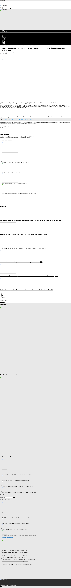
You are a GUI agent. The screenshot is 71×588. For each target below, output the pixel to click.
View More (2, 302)
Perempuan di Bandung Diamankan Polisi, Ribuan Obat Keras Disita (14, 562)
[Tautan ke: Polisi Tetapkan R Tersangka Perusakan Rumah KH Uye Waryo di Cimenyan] (4, 522)
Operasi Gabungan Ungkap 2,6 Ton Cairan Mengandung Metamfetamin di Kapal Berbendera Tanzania (31, 220)
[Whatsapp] (2, 58)
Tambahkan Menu (4, 3)
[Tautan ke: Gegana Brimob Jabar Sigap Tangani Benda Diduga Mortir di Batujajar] (4, 528)
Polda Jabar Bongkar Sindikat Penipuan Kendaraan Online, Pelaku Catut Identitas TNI (17, 204)
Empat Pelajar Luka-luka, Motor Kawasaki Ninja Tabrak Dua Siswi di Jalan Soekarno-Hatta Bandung (20, 559)
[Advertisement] (31, 112)
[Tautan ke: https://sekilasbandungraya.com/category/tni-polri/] (12, 500)
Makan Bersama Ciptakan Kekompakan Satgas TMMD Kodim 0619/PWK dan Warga (15, 137)
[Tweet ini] (2, 56)
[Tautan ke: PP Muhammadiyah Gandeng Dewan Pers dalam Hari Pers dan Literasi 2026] (4, 479)
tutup (1, 586)
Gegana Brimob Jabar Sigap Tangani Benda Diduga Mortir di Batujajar (14, 183)
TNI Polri (1, 53)
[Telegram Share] (2, 57)
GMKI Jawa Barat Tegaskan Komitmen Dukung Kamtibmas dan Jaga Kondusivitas (17, 554)
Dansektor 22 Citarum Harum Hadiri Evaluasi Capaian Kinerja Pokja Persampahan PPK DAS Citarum (17, 136)
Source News (12, 126)
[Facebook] (2, 129)
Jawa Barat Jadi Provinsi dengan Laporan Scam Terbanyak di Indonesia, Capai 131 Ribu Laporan (19, 193)
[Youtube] (2, 130)
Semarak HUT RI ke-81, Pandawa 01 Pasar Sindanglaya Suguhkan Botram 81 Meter (17, 474)
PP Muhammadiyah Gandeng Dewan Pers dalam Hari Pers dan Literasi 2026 (16, 480)
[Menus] (0, 1)
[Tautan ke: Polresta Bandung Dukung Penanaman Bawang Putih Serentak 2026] (10, 548)
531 (2, 296)
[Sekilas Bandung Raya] (3, 5)
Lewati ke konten (2, 0)
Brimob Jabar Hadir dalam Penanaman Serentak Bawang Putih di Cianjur (15, 552)
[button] (10, 8)
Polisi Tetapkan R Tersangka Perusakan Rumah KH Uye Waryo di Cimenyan (15, 172)
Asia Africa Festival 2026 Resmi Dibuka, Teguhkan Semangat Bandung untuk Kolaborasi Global (19, 492)
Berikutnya (4, 297)
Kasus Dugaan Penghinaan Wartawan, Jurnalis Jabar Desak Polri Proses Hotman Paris (17, 486)
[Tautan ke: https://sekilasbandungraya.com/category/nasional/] (10, 457)
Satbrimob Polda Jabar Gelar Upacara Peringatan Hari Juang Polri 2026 (15, 561)
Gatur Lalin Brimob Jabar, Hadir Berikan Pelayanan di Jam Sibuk (13, 557)
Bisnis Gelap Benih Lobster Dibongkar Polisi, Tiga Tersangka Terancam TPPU (16, 162)
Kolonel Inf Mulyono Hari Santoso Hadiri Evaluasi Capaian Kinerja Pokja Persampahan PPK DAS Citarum (16, 125)
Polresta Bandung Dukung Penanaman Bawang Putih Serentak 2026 (14, 550)
